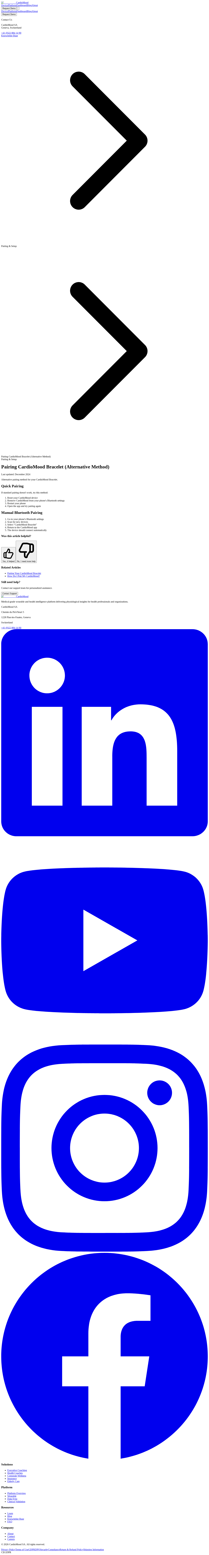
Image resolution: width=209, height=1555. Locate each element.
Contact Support (9, 593)
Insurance (12, 1478)
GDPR (31, 1549)
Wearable (11, 1496)
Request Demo (9, 8)
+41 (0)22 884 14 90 (11, 33)
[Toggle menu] (18, 8)
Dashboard (21, 5)
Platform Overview (16, 1493)
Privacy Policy (8, 1549)
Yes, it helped (8, 561)
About (35, 5)
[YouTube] (104, 1043)
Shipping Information (93, 1549)
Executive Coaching (17, 1470)
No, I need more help (26, 561)
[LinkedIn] (104, 835)
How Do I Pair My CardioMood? (23, 576)
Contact (11, 1536)
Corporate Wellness (16, 1475)
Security (44, 1549)
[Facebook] (104, 1458)
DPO (37, 1549)
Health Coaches (15, 1473)
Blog (29, 5)
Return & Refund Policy (71, 1549)
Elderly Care (13, 1481)
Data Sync (12, 1498)
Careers (11, 1539)
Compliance (54, 1549)
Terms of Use (21, 1549)
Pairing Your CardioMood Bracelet (24, 573)
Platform (12, 5)
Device (4, 5)
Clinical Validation (16, 1501)
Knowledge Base (9, 35)
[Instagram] (104, 1250)
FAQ (9, 1521)
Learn (10, 1513)
